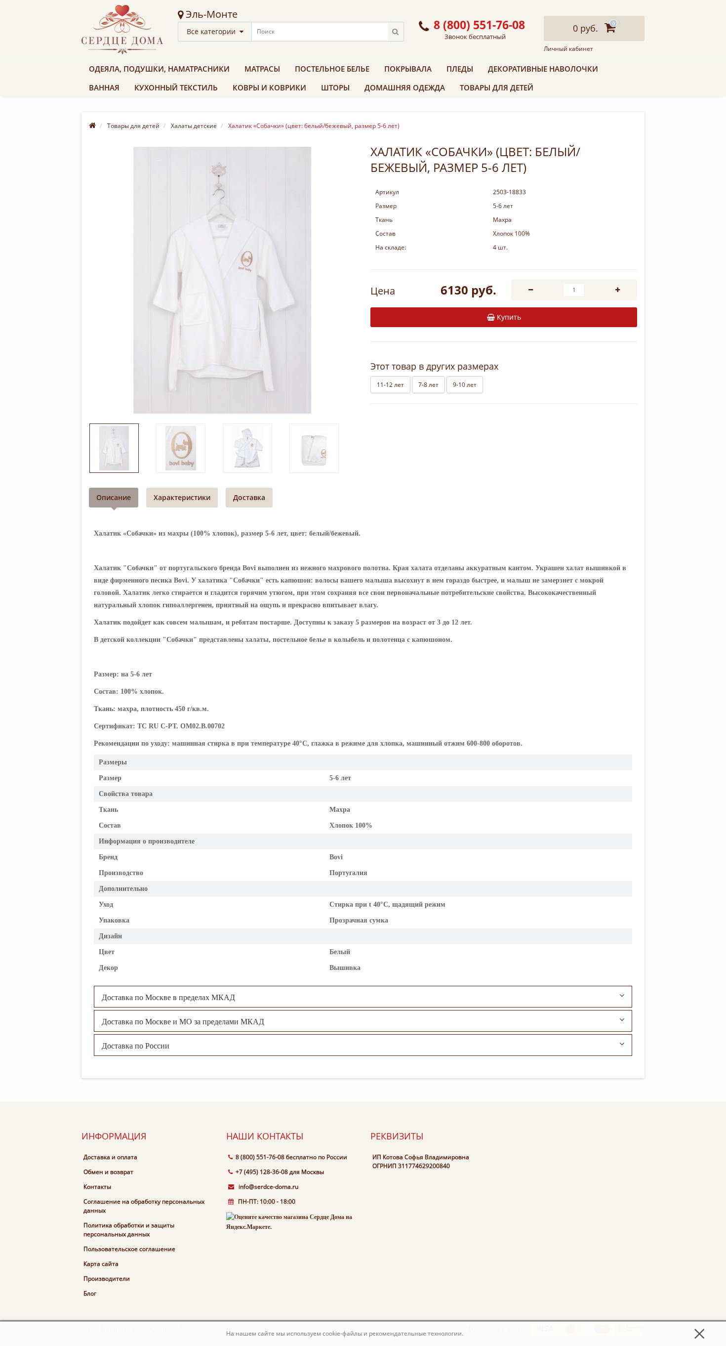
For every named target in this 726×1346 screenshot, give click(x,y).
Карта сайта (101, 1264)
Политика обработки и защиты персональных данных (128, 1229)
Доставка (249, 497)
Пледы (459, 69)
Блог (89, 1293)
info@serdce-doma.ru (267, 1186)
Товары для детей (496, 87)
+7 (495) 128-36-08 (262, 1172)
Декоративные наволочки (543, 69)
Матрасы (262, 69)
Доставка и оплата (110, 1157)
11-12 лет (390, 384)
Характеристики (182, 497)
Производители (106, 1278)
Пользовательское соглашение (129, 1249)
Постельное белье (332, 69)
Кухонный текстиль (176, 87)
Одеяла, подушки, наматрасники (159, 69)
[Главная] (92, 126)
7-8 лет (428, 384)
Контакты (97, 1186)
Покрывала (408, 69)
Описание (113, 497)
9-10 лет (465, 384)
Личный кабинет (568, 49)
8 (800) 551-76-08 (260, 1157)
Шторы (335, 87)
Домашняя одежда (404, 87)
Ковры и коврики (269, 87)
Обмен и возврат (108, 1172)
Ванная (104, 87)
